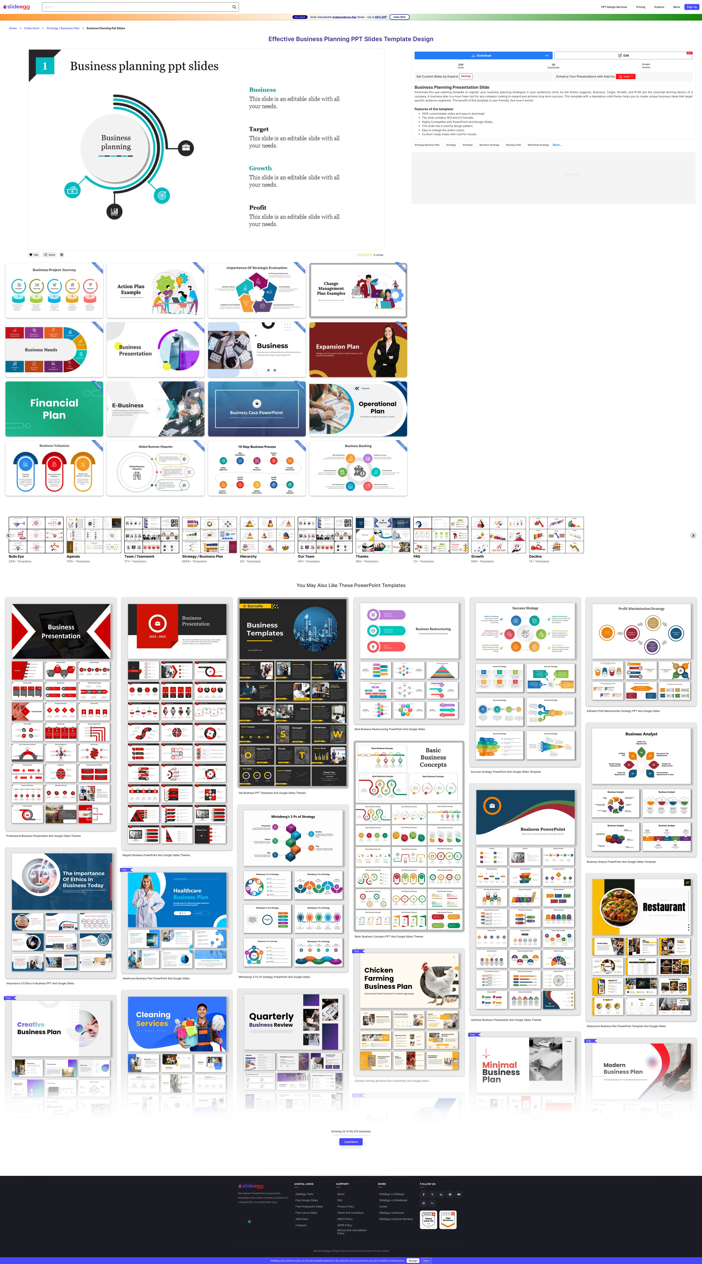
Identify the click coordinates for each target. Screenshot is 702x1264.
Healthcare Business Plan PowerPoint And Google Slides (156, 978)
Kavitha (646, 67)
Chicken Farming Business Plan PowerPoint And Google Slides (392, 1080)
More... (557, 145)
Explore (659, 6)
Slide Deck (301, 1218)
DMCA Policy (345, 1218)
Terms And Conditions (350, 1212)
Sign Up (692, 7)
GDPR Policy (344, 1225)
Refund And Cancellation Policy (352, 1232)
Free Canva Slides (306, 1212)
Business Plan (513, 144)
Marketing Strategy (538, 144)
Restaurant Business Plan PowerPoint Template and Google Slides (626, 1026)
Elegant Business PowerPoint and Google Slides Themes (156, 855)
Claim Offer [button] (399, 17)
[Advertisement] (522, 178)
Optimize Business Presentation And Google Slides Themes (506, 1019)
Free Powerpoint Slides (309, 1206)
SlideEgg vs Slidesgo (391, 1193)
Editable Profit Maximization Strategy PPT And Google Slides (623, 710)
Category (301, 1225)
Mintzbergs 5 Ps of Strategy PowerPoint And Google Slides (274, 976)
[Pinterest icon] (61, 255)
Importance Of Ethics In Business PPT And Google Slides (40, 983)
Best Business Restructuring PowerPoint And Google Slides (390, 729)
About (340, 1193)
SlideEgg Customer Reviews (396, 1218)
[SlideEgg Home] (263, 1186)
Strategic (468, 144)
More (676, 6)
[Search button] (234, 7)
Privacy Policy (345, 1206)
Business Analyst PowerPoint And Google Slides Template (621, 861)
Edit (657, 54)
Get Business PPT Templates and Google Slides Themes (272, 792)
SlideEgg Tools (304, 1193)
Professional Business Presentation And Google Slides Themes (43, 835)
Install (626, 76)
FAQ (339, 1200)
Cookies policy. (397, 1260)
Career (383, 1206)
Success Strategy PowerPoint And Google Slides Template (506, 771)
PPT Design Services (614, 6)
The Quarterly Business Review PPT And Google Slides (271, 1120)
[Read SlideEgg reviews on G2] (428, 1220)
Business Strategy (489, 144)
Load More (351, 1141)
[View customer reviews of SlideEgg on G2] (448, 1220)
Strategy (451, 144)
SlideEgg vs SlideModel (393, 1200)
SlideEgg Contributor (391, 1212)
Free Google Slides (306, 1200)
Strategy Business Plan (427, 144)
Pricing (640, 6)
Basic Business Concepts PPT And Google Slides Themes (389, 936)
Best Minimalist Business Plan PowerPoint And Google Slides (507, 1163)
